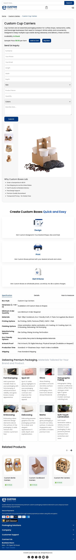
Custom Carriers (14, 16)
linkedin (32, 557)
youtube (43, 557)
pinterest (39, 557)
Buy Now (47, 41)
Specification (7, 295)
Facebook (29, 557)
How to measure (67, 295)
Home (4, 16)
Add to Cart (34, 41)
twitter (36, 557)
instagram (47, 557)
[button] (67, 450)
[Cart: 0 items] (46, 7)
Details (36, 295)
